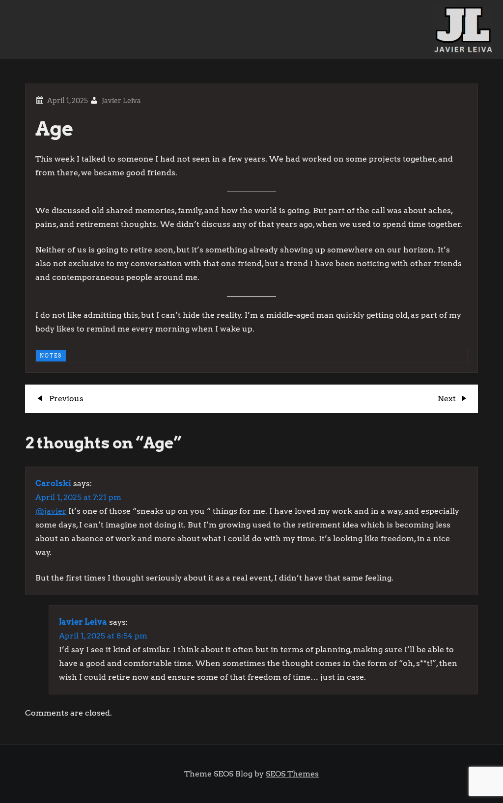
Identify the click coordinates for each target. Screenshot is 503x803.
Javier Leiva (121, 101)
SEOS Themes (292, 773)
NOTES (51, 356)
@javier (50, 511)
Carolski (53, 483)
